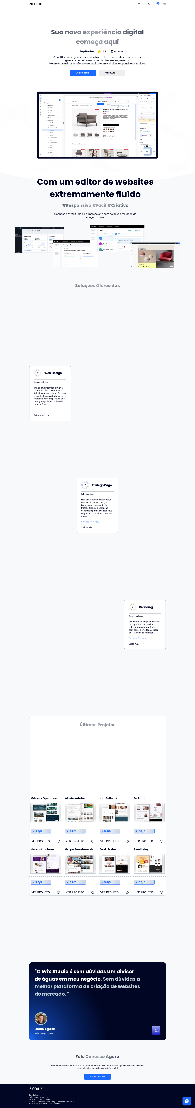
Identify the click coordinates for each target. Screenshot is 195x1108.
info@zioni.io (34, 1095)
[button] (157, 4)
